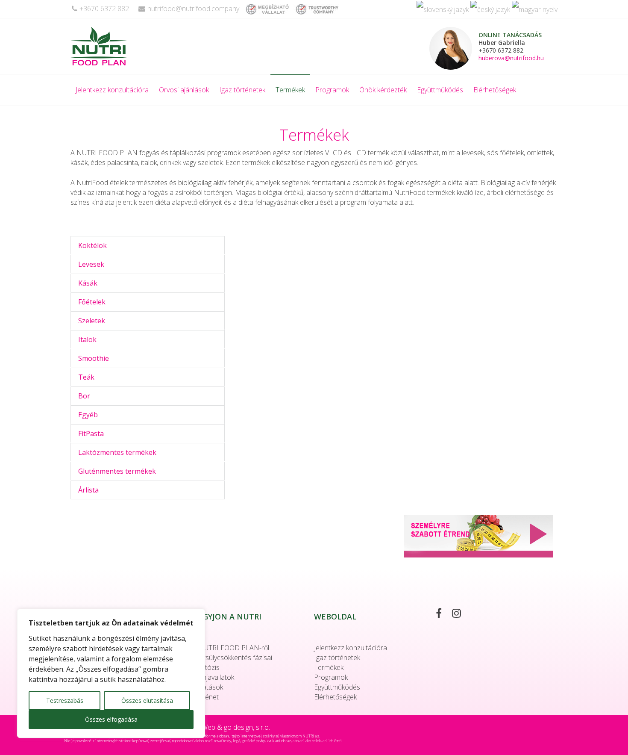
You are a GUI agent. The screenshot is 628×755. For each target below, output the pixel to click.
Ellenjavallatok (213, 677)
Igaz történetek (242, 89)
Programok (332, 89)
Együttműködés (440, 89)
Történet (205, 697)
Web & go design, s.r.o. (236, 727)
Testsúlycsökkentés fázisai (232, 657)
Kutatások (207, 687)
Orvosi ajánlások (184, 89)
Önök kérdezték (383, 89)
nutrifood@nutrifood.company (193, 8)
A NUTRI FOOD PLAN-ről (230, 647)
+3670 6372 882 (104, 8)
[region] (111, 673)
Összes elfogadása (111, 719)
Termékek (290, 89)
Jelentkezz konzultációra (112, 89)
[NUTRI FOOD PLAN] (119, 46)
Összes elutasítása (147, 700)
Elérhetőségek (494, 89)
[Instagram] (461, 614)
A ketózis (206, 667)
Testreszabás (64, 700)
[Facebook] (443, 614)
